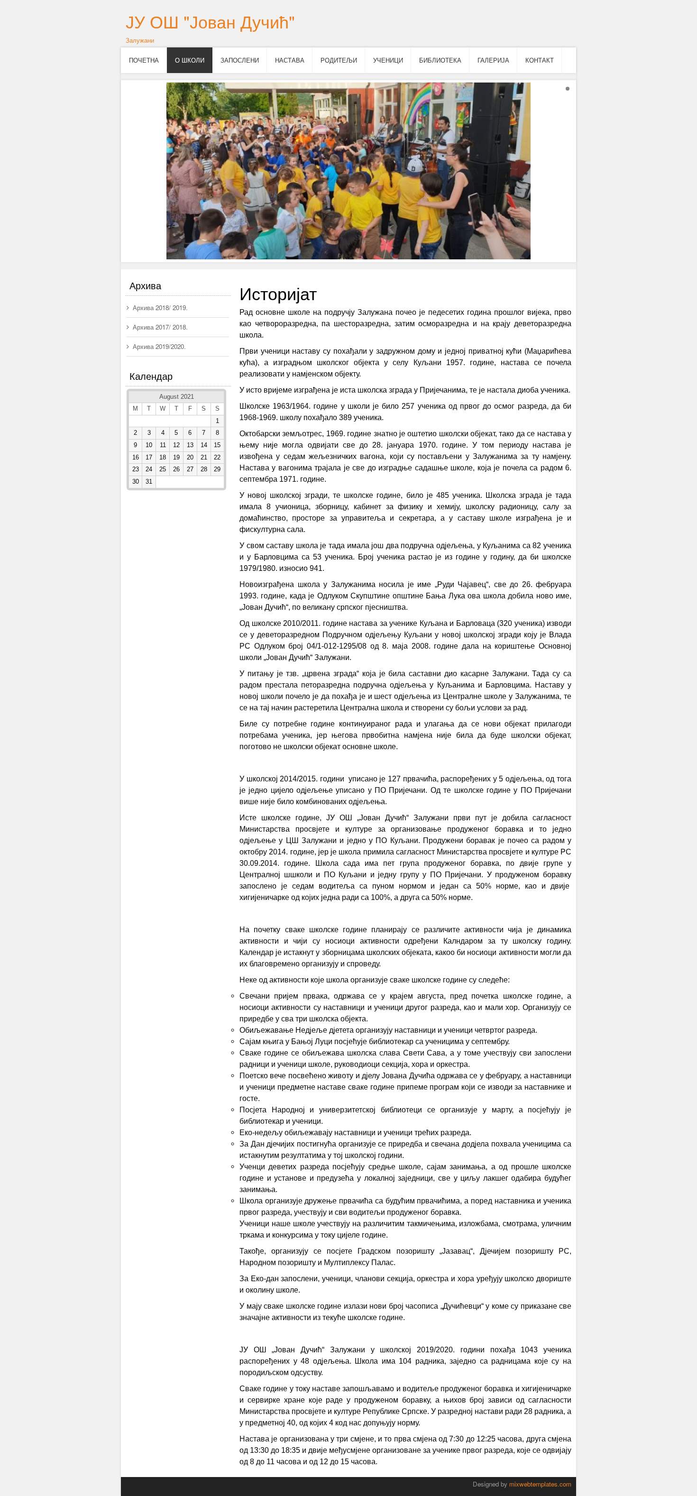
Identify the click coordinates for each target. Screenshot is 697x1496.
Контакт (539, 59)
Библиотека (440, 59)
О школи (189, 59)
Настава (289, 59)
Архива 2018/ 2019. (160, 307)
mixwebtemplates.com (540, 1483)
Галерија (493, 59)
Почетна (144, 59)
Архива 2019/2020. (159, 346)
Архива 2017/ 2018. (160, 326)
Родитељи (339, 59)
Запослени (239, 59)
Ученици (388, 59)
